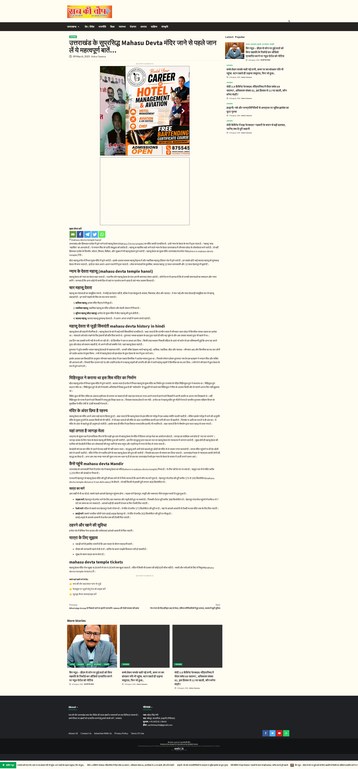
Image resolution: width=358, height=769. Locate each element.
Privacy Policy (121, 733)
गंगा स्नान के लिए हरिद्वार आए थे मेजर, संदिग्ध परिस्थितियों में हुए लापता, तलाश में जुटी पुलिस (185, 606)
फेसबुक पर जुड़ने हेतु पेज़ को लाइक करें (89, 588)
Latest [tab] (229, 37)
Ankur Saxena (98, 56)
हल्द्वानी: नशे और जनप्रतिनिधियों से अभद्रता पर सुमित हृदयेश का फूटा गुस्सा (177, 765)
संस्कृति (164, 26)
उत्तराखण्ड (71, 26)
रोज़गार (133, 26)
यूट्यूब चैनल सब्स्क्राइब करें (84, 594)
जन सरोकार (97, 664)
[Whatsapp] (102, 234)
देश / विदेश (89, 26)
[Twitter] (94, 234)
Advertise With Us (103, 733)
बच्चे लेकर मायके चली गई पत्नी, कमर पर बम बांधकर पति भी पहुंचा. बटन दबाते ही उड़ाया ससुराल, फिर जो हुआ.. (143, 676)
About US (73, 733)
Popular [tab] (240, 37)
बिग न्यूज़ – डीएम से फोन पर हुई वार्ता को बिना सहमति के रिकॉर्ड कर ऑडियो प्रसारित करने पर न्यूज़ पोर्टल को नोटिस (90, 676)
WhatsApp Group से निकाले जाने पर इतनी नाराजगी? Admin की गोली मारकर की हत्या (104, 606)
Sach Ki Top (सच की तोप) (182, 742)
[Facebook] (80, 234)
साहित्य (154, 26)
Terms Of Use (137, 733)
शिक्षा (112, 26)
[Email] (73, 234)
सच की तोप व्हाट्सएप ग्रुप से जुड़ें (87, 583)
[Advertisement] (258, 155)
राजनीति (102, 26)
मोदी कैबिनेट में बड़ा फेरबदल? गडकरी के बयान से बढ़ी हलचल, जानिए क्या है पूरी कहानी (234, 765)
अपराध (143, 26)
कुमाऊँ (89, 664)
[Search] (289, 21)
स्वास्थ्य (122, 26)
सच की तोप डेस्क (89, 684)
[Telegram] (87, 234)
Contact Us (86, 733)
